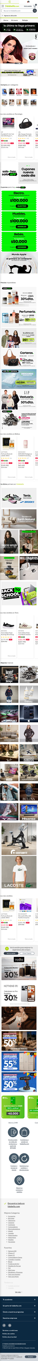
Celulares (11, 1222)
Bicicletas (11, 1218)
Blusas (10, 1262)
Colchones (11, 1225)
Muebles (11, 1240)
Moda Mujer (12, 1237)
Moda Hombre (12, 1235)
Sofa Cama (11, 1270)
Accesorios (11, 1216)
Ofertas (5, 20)
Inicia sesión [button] (28, 6)
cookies (12, 1358)
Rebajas (25, 20)
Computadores (13, 1227)
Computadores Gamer (15, 1257)
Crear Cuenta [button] (27, 953)
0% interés (14, 20)
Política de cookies (8, 1334)
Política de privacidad (9, 1337)
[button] (19, 11)
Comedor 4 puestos (14, 1259)
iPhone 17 (11, 1253)
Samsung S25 (12, 1251)
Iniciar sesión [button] (11, 953)
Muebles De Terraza (14, 1266)
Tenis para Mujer (13, 1276)
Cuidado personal (13, 1286)
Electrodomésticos (14, 1229)
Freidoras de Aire (13, 1264)
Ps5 (9, 1268)
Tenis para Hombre (14, 1274)
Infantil (10, 1231)
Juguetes (11, 1233)
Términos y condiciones (10, 1330)
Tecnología (11, 1242)
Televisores (11, 1220)
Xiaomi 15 (11, 1255)
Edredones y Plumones (15, 1272)
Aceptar (30, 1357)
